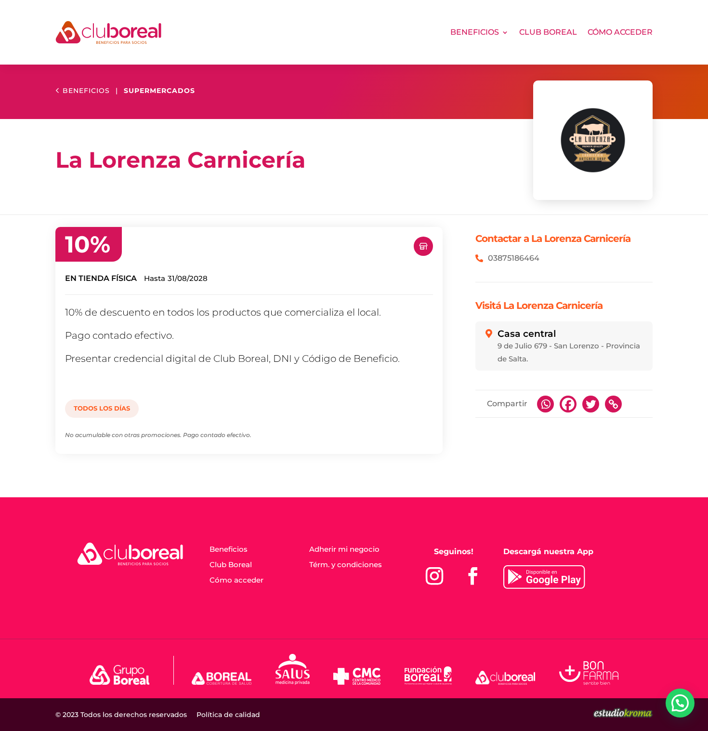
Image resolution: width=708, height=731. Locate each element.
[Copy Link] (613, 404)
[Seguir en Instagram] (434, 575)
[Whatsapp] (545, 404)
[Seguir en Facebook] (473, 575)
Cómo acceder (620, 32)
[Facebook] (568, 404)
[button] (680, 703)
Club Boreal (548, 32)
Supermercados (159, 90)
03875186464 (513, 258)
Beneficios (474, 32)
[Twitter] (590, 404)
